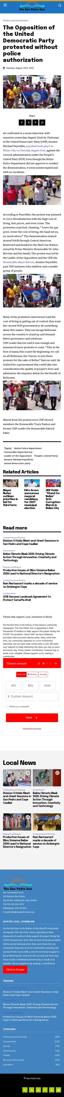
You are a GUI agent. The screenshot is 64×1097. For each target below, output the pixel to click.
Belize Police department (28, 448)
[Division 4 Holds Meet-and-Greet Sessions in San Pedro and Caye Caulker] (17, 777)
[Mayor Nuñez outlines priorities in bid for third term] (10, 483)
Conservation (9, 593)
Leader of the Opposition (18, 455)
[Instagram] (31, 1089)
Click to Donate (15, 969)
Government (9, 550)
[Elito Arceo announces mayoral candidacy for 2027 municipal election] (32, 483)
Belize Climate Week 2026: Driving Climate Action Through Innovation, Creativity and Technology (29, 557)
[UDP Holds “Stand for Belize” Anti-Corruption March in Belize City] (53, 483)
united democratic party (17, 463)
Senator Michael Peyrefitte (18, 459)
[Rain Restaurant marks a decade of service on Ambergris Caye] (47, 821)
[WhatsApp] (42, 123)
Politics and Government (15, 21)
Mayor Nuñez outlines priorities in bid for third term (10, 498)
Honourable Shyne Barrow (18, 262)
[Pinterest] (35, 123)
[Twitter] (29, 123)
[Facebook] (22, 123)
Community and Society (14, 537)
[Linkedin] (38, 1089)
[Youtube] (58, 1089)
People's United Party (46, 455)
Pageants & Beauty (12, 567)
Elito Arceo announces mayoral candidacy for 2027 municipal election (31, 499)
